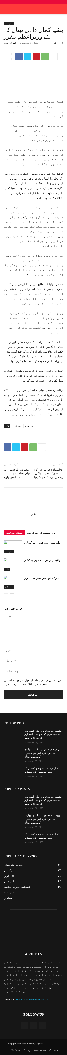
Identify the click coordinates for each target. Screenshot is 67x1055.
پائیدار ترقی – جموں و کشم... (43, 560)
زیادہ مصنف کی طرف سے (41, 532)
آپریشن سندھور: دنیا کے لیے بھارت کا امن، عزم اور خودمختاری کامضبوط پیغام (43, 753)
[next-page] (12, 595)
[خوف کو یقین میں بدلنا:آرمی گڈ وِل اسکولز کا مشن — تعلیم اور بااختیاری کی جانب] (13, 582)
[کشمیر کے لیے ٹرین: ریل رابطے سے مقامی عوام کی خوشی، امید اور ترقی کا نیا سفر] (13, 735)
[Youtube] (42, 1025)
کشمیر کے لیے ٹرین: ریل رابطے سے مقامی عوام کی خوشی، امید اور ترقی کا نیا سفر (43, 734)
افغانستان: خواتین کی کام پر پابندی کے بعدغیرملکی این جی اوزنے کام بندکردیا (48, 473)
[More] (54, 56)
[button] (62, 9)
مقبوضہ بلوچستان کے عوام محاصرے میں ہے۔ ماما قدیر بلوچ (17, 473)
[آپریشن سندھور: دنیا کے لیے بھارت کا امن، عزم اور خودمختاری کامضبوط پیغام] (13, 546)
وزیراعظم (29, 426)
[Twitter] (27, 56)
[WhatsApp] (45, 56)
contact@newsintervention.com (32, 999)
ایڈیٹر (15, 43)
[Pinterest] (36, 56)
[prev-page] (6, 595)
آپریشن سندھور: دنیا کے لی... (42, 542)
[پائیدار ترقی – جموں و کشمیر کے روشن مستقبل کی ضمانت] (13, 564)
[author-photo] (33, 509)
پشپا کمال (17, 426)
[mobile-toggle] (6, 9)
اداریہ (7, 569)
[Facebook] (19, 56)
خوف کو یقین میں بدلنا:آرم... (42, 578)
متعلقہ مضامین (14, 532)
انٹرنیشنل (8, 23)
